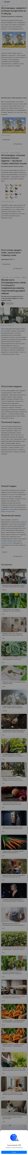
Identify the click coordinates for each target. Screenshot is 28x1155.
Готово (14, 1152)
